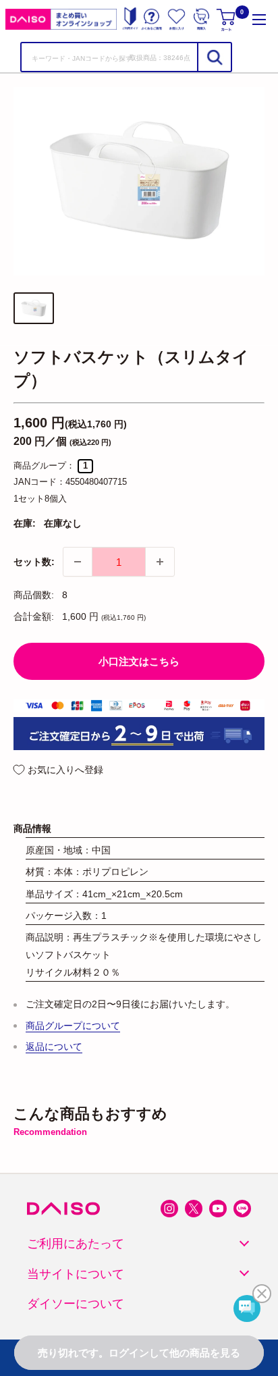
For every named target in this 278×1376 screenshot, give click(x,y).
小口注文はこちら (139, 661)
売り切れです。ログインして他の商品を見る (139, 1352)
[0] (227, 19)
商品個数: (33, 594)
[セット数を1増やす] (160, 562)
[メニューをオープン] (259, 19)
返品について (54, 1046)
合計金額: (33, 616)
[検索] (214, 57)
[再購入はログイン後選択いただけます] (201, 19)
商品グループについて (73, 1025)
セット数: (34, 561)
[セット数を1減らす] (77, 562)
